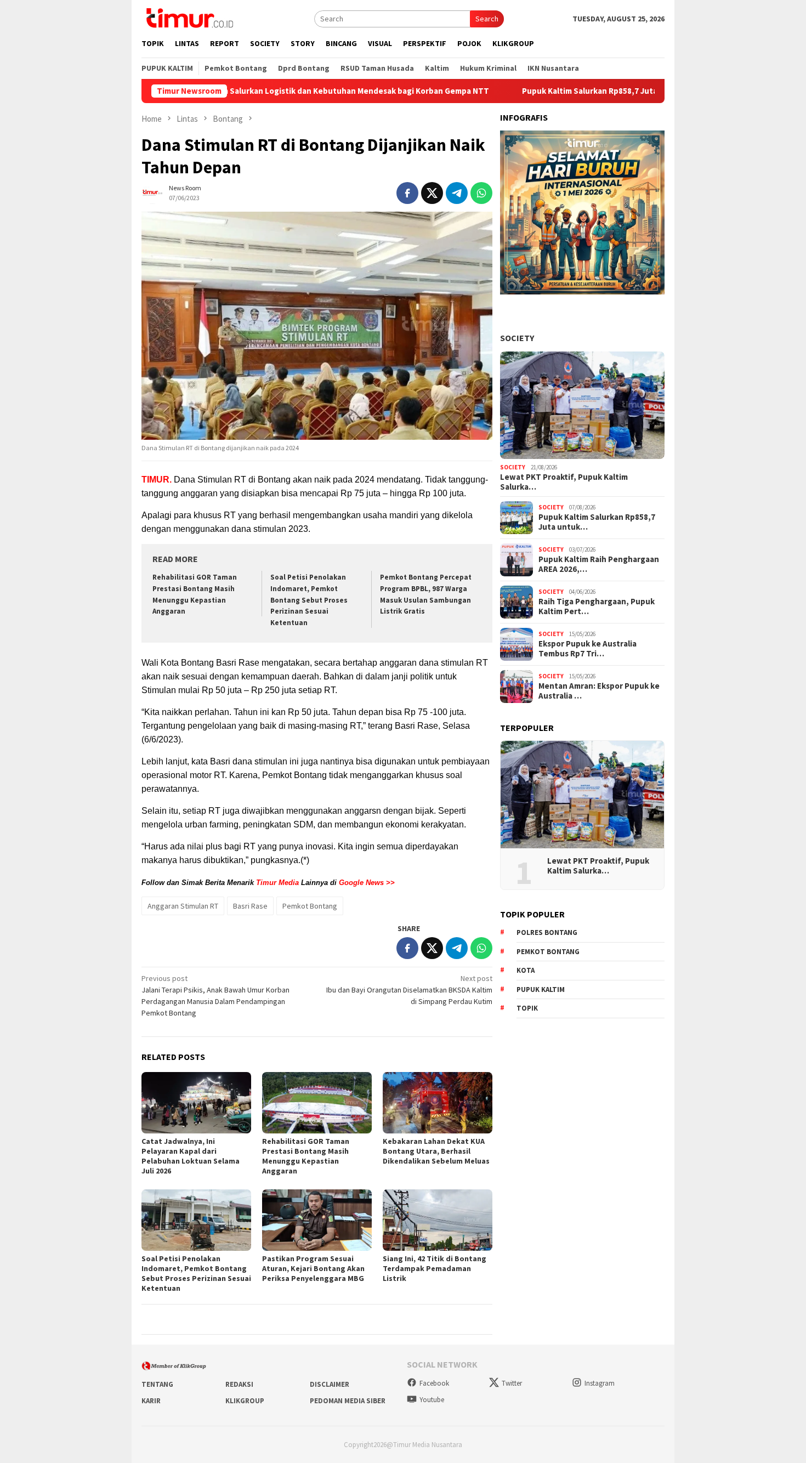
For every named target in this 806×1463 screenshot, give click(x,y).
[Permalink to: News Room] (152, 192)
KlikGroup (244, 1400)
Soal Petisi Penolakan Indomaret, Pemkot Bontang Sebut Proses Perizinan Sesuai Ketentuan (309, 600)
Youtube (431, 1399)
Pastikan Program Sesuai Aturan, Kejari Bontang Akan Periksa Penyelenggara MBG (313, 1268)
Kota (525, 970)
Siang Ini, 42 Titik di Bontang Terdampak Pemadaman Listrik (434, 1268)
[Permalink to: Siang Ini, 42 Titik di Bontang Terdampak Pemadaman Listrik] (437, 1220)
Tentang (157, 1384)
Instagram (599, 1383)
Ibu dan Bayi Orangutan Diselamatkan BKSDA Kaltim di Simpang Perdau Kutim (409, 989)
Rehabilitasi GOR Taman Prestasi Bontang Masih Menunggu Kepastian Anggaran (305, 1156)
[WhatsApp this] (481, 193)
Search (486, 19)
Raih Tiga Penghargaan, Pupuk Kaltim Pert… (596, 606)
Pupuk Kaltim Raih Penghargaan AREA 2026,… (598, 564)
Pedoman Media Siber (347, 1400)
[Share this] (407, 193)
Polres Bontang (546, 932)
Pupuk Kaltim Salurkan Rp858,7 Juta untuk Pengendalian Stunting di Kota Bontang (606, 91)
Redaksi (239, 1384)
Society (517, 337)
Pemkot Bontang (309, 906)
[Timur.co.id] (188, 17)
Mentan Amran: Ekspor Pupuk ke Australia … (599, 691)
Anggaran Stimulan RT (182, 906)
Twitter (512, 1383)
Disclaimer (329, 1384)
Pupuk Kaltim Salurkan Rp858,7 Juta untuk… (596, 522)
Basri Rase (250, 906)
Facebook (434, 1383)
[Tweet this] (432, 193)
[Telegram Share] (457, 193)
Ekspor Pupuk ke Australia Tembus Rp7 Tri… (587, 649)
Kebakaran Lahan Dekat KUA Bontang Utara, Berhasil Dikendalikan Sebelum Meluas (436, 1151)
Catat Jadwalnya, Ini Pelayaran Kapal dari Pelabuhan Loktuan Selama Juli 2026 (190, 1156)
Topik (527, 1008)
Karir (151, 1400)
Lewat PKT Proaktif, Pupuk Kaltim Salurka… (564, 482)
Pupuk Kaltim (540, 989)
